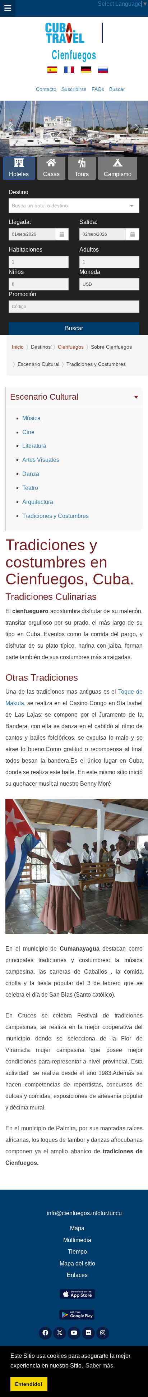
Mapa (77, 1228)
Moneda (89, 272)
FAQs (98, 89)
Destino (18, 192)
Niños (16, 272)
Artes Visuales (40, 460)
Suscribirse (74, 89)
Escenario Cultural (44, 396)
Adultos (89, 250)
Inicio (18, 347)
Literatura (34, 446)
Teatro (30, 488)
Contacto (46, 89)
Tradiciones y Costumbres (55, 516)
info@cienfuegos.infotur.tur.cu (84, 1213)
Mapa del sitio (77, 1263)
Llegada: (20, 222)
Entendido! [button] (28, 1384)
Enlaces (77, 1275)
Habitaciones (25, 250)
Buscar (117, 89)
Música (31, 418)
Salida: (88, 222)
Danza (30, 474)
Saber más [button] (99, 1365)
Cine (28, 432)
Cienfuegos (74, 54)
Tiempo (77, 1252)
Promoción (22, 294)
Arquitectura (37, 502)
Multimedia (77, 1240)
